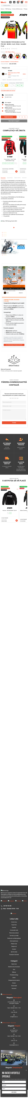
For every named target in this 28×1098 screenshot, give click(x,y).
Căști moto (14, 964)
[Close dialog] (26, 1070)
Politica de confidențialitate (14, 938)
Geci (14, 969)
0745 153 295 (14, 1012)
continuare (14, 1092)
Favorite (14, 927)
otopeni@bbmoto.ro (14, 1045)
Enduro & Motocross (17, 9)
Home (2, 9)
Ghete (14, 977)
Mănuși (14, 972)
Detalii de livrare (8, 117)
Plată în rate (14, 943)
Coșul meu (14, 924)
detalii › (24, 74)
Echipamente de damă (14, 980)
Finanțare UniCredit (14, 954)
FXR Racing (8, 9)
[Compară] (24, 117)
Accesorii (14, 988)
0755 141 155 (14, 1040)
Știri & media (14, 951)
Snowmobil (14, 985)
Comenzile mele (14, 930)
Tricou (25, 9)
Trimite (14, 422)
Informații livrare (14, 941)
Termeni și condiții (14, 935)
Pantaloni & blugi (14, 974)
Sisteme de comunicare (14, 966)
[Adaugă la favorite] (19, 117)
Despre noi (14, 946)
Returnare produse (14, 933)
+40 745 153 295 (7, 905)
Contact (14, 949)
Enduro (14, 983)
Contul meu (14, 922)
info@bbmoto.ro (14, 1016)
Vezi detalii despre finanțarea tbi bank (14, 344)
